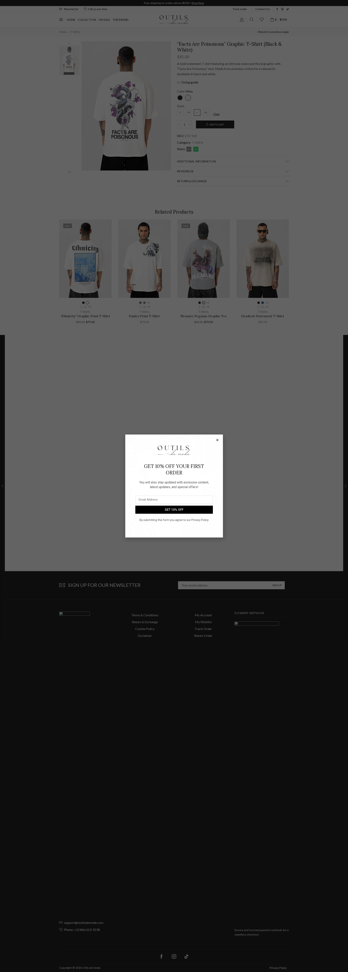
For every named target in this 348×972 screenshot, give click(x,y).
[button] (217, 440)
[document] (174, 486)
